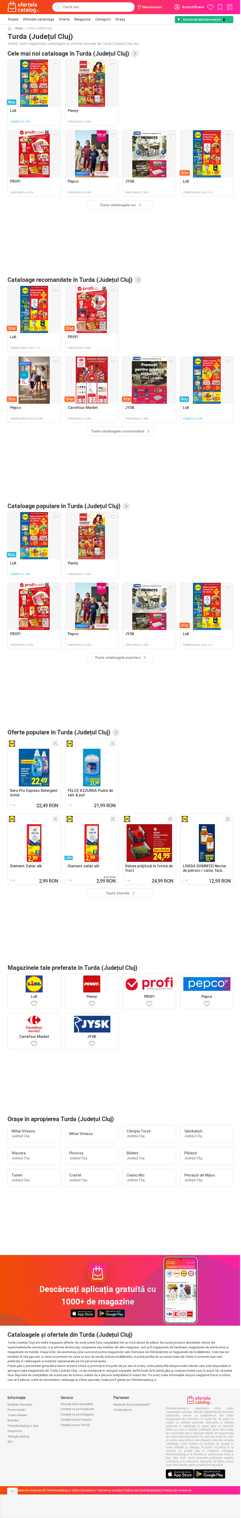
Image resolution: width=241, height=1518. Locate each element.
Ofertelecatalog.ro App (23, 1425)
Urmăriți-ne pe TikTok (75, 1425)
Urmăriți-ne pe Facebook (77, 1409)
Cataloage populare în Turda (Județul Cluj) (64, 506)
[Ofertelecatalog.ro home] (23, 7)
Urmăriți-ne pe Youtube (76, 1419)
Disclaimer (87, 1490)
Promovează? (17, 1409)
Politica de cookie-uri (177, 1490)
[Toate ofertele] (116, 732)
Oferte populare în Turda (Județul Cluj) (59, 732)
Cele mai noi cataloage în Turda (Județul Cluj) (68, 53)
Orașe (120, 19)
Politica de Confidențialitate (142, 1490)
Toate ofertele (17, 1415)
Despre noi (15, 1431)
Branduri (13, 1420)
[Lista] (229, 7)
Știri (10, 1441)
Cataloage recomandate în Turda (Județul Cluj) (70, 279)
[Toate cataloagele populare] (126, 506)
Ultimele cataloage (38, 19)
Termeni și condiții (109, 1490)
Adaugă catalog (18, 1436)
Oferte (64, 19)
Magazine (82, 19)
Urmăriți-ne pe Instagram (77, 1414)
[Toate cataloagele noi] (135, 54)
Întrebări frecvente (20, 1404)
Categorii (103, 19)
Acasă (13, 19)
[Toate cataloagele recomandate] (138, 280)
